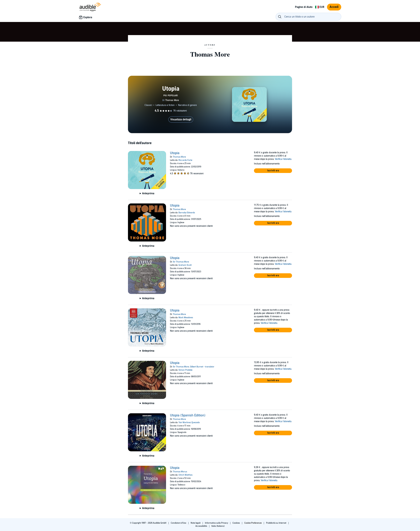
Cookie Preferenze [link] (253, 523)
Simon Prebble (185, 370)
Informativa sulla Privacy (217, 523)
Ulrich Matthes (185, 475)
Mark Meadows (185, 317)
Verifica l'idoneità (283, 159)
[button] (273, 170)
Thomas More (179, 157)
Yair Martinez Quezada (189, 422)
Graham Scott (185, 265)
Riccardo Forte (185, 160)
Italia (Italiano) (218, 526)
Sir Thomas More (181, 261)
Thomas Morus (180, 471)
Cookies (236, 523)
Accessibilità (201, 526)
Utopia (174, 153)
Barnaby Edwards (186, 212)
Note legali (196, 523)
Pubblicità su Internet (276, 523)
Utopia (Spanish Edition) (187, 415)
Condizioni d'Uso (179, 523)
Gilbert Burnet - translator (202, 366)
